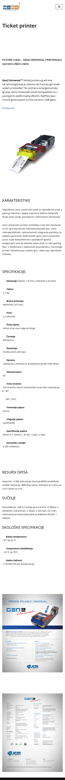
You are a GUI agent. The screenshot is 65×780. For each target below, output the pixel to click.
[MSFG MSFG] (11, 6)
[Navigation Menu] (59, 6)
